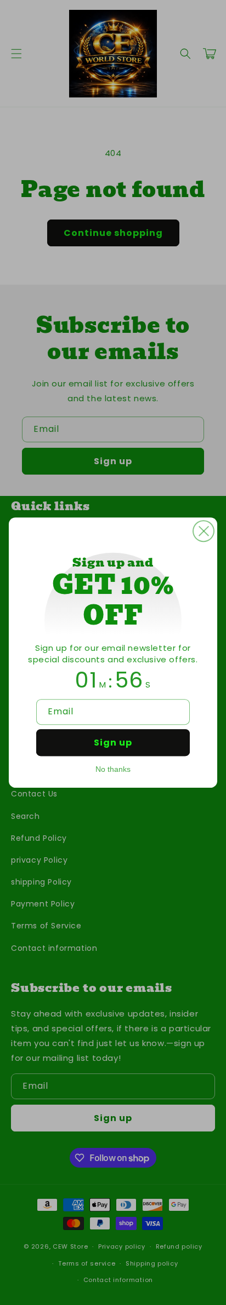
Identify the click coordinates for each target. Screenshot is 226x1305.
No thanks (113, 769)
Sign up (113, 742)
